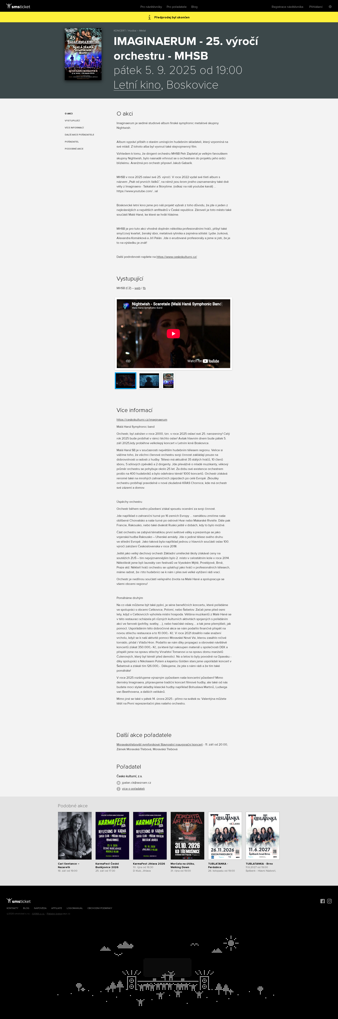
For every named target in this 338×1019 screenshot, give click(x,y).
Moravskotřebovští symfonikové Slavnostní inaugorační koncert (160, 745)
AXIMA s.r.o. (38, 913)
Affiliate (56, 908)
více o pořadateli (133, 789)
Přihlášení (316, 7)
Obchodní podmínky (99, 908)
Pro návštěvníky (151, 7)
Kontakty (12, 908)
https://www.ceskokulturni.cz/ (176, 257)
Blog (194, 7)
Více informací (74, 127)
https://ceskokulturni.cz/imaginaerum (142, 420)
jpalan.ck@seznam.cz (136, 783)
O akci (69, 113)
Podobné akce (74, 148)
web (137, 288)
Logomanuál (75, 908)
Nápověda (40, 908)
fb (144, 288)
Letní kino (137, 85)
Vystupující (72, 120)
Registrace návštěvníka (287, 7)
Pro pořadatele (177, 7)
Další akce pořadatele (79, 134)
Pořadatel (72, 141)
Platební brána (54, 913)
